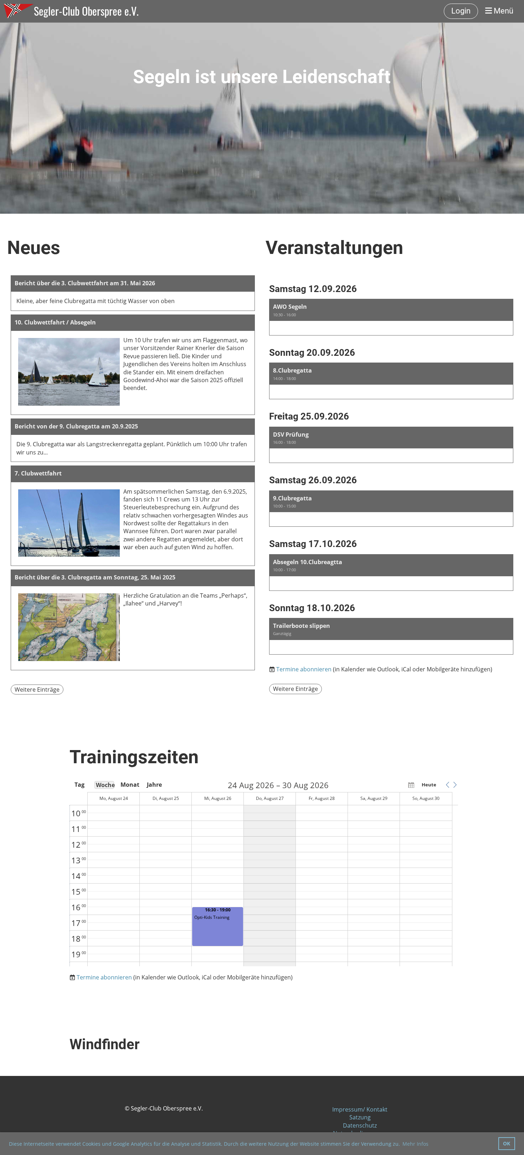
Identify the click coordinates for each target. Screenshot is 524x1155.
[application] (264, 873)
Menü (502, 10)
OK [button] (506, 1143)
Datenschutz (360, 1125)
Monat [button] (129, 784)
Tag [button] (79, 784)
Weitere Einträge (37, 689)
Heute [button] (429, 784)
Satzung (360, 1117)
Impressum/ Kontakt (359, 1109)
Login (461, 10)
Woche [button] (105, 785)
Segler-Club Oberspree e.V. (86, 11)
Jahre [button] (154, 784)
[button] (391, 317)
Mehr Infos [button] (415, 1143)
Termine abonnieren (304, 669)
